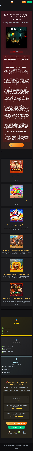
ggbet (21, 94)
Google (16, 448)
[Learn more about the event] (16, 7)
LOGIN (24, 1)
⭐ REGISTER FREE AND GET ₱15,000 (16, 423)
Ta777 (16, 140)
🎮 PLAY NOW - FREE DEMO (16, 427)
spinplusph (18, 66)
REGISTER (29, 1)
